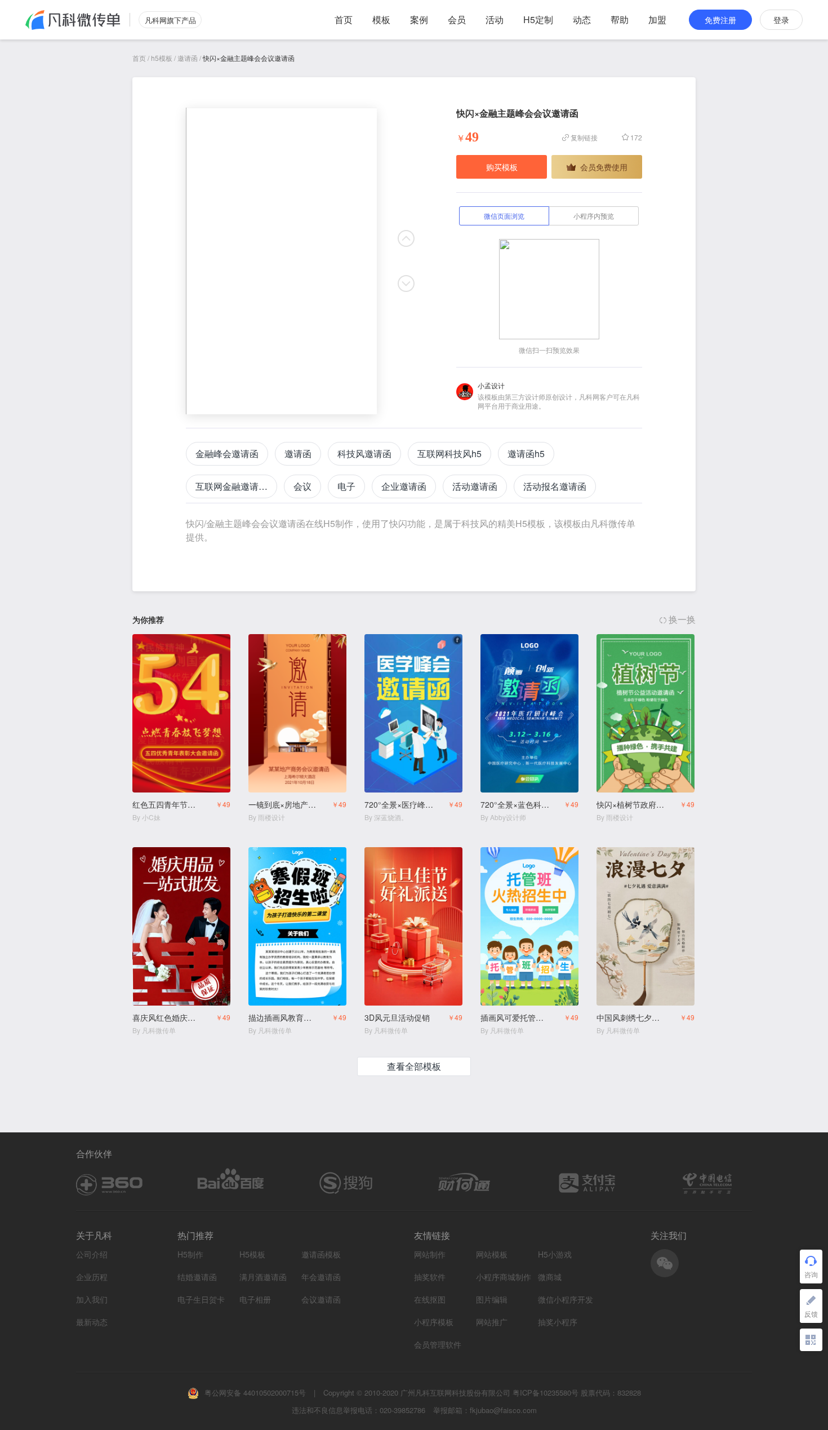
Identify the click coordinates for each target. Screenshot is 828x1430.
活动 (495, 19)
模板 (381, 19)
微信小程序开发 (565, 1299)
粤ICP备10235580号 (545, 1392)
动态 (582, 19)
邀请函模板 (321, 1254)
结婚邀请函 (197, 1277)
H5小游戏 (555, 1254)
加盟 (657, 19)
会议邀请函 (321, 1299)
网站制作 (430, 1254)
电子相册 (255, 1299)
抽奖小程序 (557, 1322)
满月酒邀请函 (263, 1277)
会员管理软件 (437, 1344)
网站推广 (492, 1322)
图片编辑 (492, 1299)
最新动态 (92, 1321)
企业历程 (92, 1276)
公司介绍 (92, 1254)
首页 (344, 19)
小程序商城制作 (503, 1277)
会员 (457, 19)
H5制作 (190, 1254)
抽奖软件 (430, 1277)
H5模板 (252, 1254)
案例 (419, 19)
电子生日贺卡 (201, 1299)
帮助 (620, 19)
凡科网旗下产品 (170, 20)
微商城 (550, 1277)
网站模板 (492, 1254)
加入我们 (92, 1299)
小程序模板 (433, 1322)
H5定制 (538, 19)
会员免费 (207, 644)
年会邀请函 (321, 1277)
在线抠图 (430, 1299)
